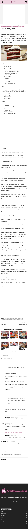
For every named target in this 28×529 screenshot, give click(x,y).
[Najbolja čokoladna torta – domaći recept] (5, 334)
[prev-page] (13, 351)
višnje (16, 319)
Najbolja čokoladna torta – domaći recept (4, 339)
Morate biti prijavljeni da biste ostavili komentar (13, 362)
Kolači (2, 511)
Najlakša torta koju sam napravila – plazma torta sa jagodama (23, 339)
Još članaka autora (19, 329)
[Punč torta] (14, 344)
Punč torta (12, 346)
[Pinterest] (14, 501)
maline (21, 318)
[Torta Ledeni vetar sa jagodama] (5, 345)
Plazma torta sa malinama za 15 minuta (14, 339)
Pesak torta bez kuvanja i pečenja (22, 349)
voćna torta (20, 319)
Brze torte (21, 347)
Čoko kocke (3, 324)
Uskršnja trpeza (11, 319)
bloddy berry (7, 318)
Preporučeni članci (9, 329)
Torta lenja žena (23, 324)
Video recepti (3, 519)
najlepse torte (4, 319)
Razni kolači (3, 513)
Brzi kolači (3, 515)
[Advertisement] (14, 14)
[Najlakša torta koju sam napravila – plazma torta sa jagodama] (23, 334)
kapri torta (16, 318)
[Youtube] (17, 501)
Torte (2, 26)
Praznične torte (8, 26)
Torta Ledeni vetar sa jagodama (4, 349)
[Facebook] (11, 501)
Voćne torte (20, 26)
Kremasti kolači (4, 523)
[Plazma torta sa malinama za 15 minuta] (14, 334)
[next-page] (14, 351)
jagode (12, 318)
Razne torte (14, 26)
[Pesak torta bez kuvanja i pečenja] (23, 345)
